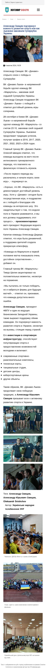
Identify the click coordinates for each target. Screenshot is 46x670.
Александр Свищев (14, 306)
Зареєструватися (16, 2)
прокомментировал (26, 221)
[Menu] (38, 10)
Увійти (7, 2)
